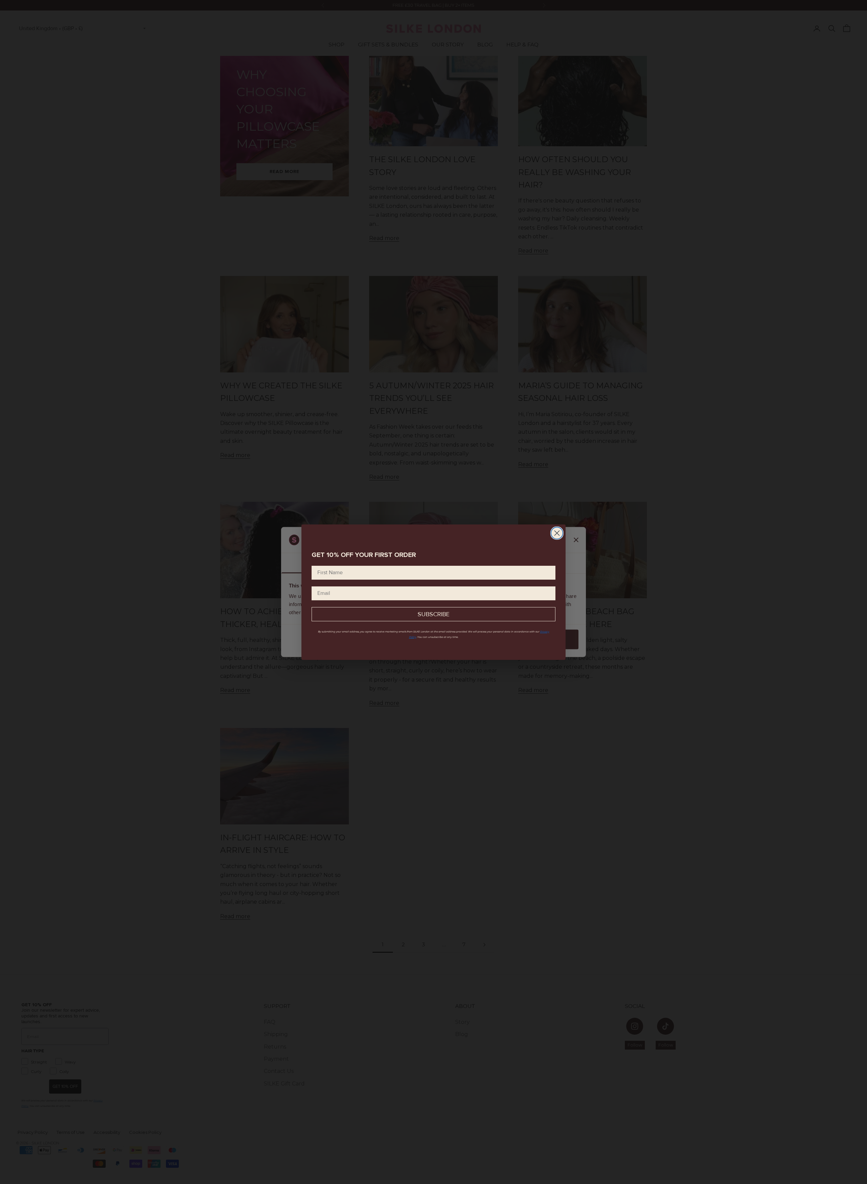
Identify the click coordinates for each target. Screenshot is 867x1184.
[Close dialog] (557, 533)
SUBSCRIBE (433, 614)
